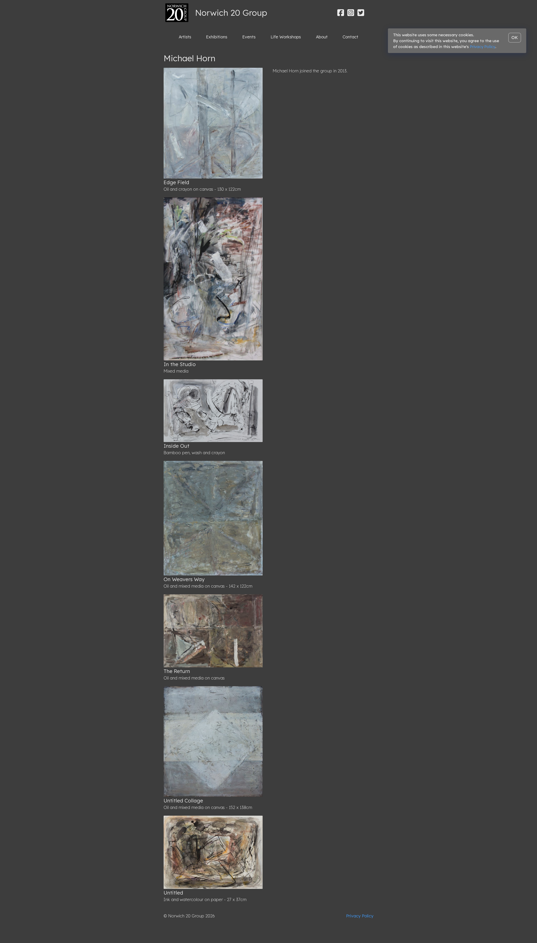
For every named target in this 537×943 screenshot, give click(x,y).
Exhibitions (216, 36)
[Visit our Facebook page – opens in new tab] (340, 13)
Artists (185, 36)
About (322, 36)
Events (248, 36)
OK (514, 37)
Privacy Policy (359, 915)
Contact (350, 36)
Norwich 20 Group (231, 12)
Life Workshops (286, 36)
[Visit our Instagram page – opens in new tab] (350, 13)
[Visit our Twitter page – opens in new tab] (360, 13)
